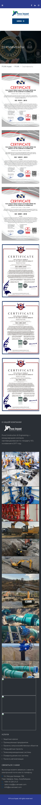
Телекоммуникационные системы (17, 752)
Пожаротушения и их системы (15, 756)
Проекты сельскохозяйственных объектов (20, 746)
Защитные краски (10, 739)
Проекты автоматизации (13, 759)
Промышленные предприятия (15, 742)
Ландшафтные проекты (13, 749)
